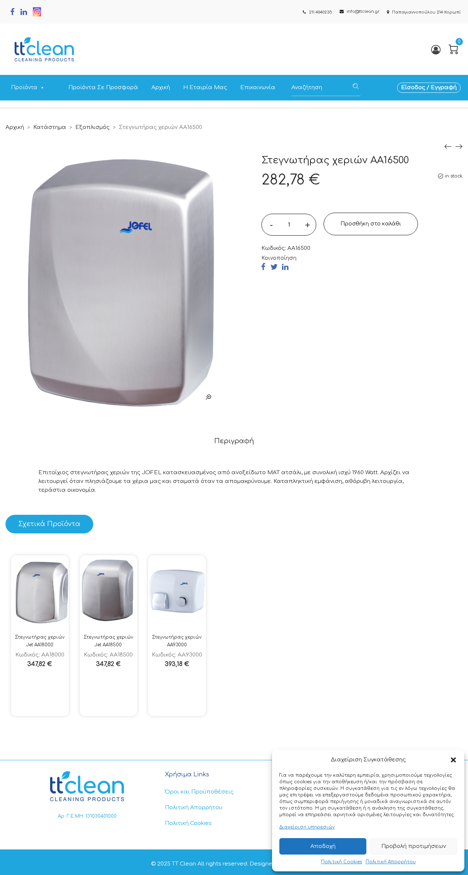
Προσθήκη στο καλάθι (370, 224)
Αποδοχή (323, 846)
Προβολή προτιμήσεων (413, 846)
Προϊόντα (24, 87)
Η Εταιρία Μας (205, 87)
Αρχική (160, 87)
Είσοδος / (416, 87)
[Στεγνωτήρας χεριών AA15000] (448, 147)
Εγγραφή (444, 87)
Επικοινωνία (257, 87)
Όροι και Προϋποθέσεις (199, 792)
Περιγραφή (234, 441)
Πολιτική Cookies (341, 861)
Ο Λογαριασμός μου (435, 49)
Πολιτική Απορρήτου (391, 861)
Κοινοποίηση (279, 258)
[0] (453, 49)
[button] (453, 760)
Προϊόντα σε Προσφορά (103, 87)
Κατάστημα (49, 127)
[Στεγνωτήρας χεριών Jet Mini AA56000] (459, 147)
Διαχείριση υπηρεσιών (307, 827)
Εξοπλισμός (92, 127)
